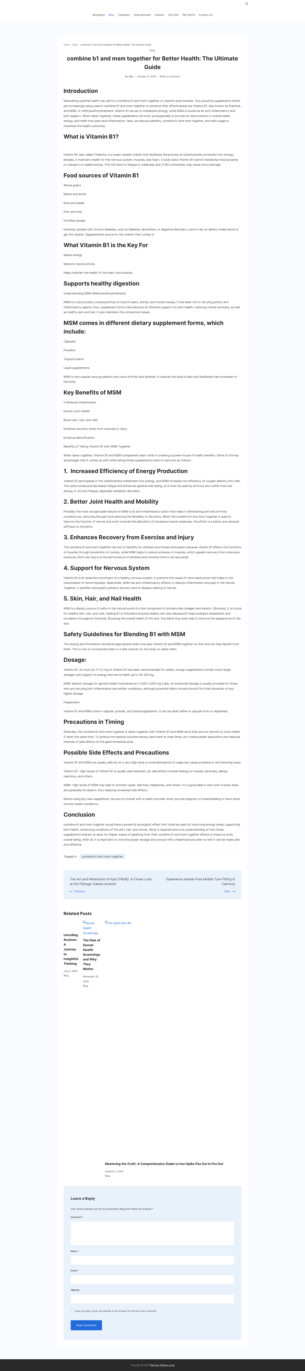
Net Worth (189, 14)
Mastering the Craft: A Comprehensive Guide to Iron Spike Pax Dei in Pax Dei (164, 1164)
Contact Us (206, 14)
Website (75, 1290)
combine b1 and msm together (102, 856)
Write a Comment (170, 77)
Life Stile (173, 14)
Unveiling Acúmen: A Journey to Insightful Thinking (71, 949)
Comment (77, 1217)
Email (74, 1270)
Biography (99, 14)
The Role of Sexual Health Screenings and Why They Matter (91, 954)
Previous (80, 891)
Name (75, 1251)
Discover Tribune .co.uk (162, 1365)
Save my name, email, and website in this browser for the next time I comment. (116, 1311)
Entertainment (142, 14)
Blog (111, 14)
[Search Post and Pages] (246, 4)
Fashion (159, 14)
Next (227, 891)
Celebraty (124, 14)
